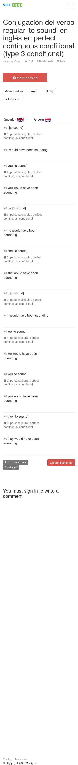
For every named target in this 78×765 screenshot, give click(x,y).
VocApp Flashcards (15, 759)
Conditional (11, 467)
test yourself (14, 99)
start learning (27, 77)
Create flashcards (61, 463)
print (36, 91)
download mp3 (15, 91)
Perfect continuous (16, 462)
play (51, 91)
